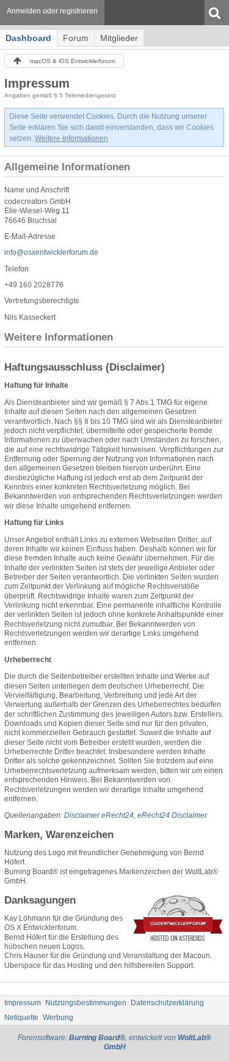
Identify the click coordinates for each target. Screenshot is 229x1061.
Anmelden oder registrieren (52, 11)
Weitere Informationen (71, 138)
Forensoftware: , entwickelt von (114, 1042)
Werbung (58, 1017)
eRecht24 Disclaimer (172, 815)
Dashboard (28, 38)
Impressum (22, 1003)
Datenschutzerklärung (167, 1003)
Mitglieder (119, 38)
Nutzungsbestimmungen (85, 1003)
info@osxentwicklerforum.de (51, 252)
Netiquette (21, 1017)
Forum (76, 38)
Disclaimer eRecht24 (99, 815)
